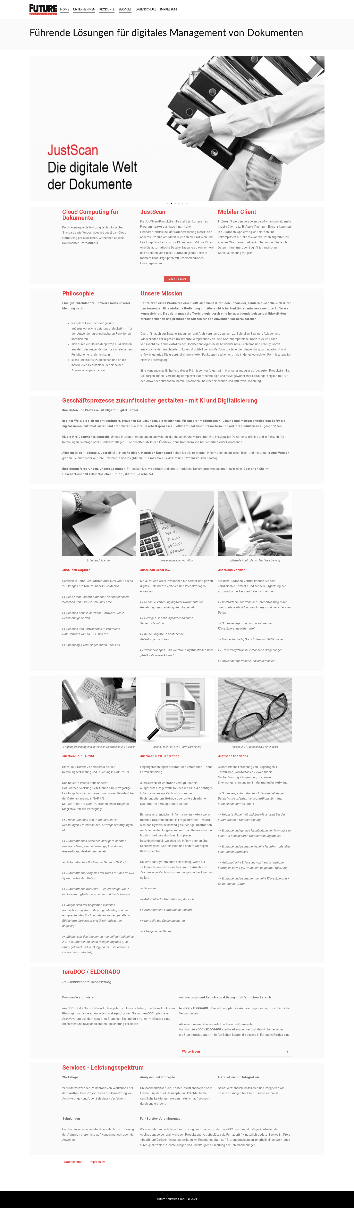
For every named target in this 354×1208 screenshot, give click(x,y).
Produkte (107, 9)
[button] (34, 128)
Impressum (168, 9)
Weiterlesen (191, 1051)
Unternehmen (84, 9)
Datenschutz (146, 9)
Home (64, 9)
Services (125, 9)
